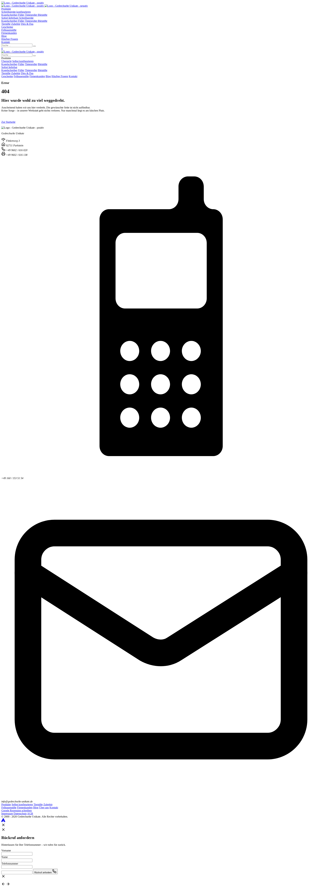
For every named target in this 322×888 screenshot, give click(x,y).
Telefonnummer (9, 863)
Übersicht (6, 61)
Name (4, 857)
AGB (30, 813)
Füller (21, 14)
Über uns (44, 807)
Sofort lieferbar (9, 67)
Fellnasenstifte (8, 30)
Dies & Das (27, 23)
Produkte (6, 8)
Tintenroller (31, 14)
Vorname (6, 850)
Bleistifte (42, 14)
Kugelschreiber (9, 14)
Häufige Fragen (9, 39)
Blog (4, 36)
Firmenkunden (9, 33)
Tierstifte (6, 23)
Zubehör (15, 23)
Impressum (7, 813)
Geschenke (7, 27)
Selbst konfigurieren (23, 61)
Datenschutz (20, 813)
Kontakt (5, 42)
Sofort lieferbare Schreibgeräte (17, 17)
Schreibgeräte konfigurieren (16, 11)
